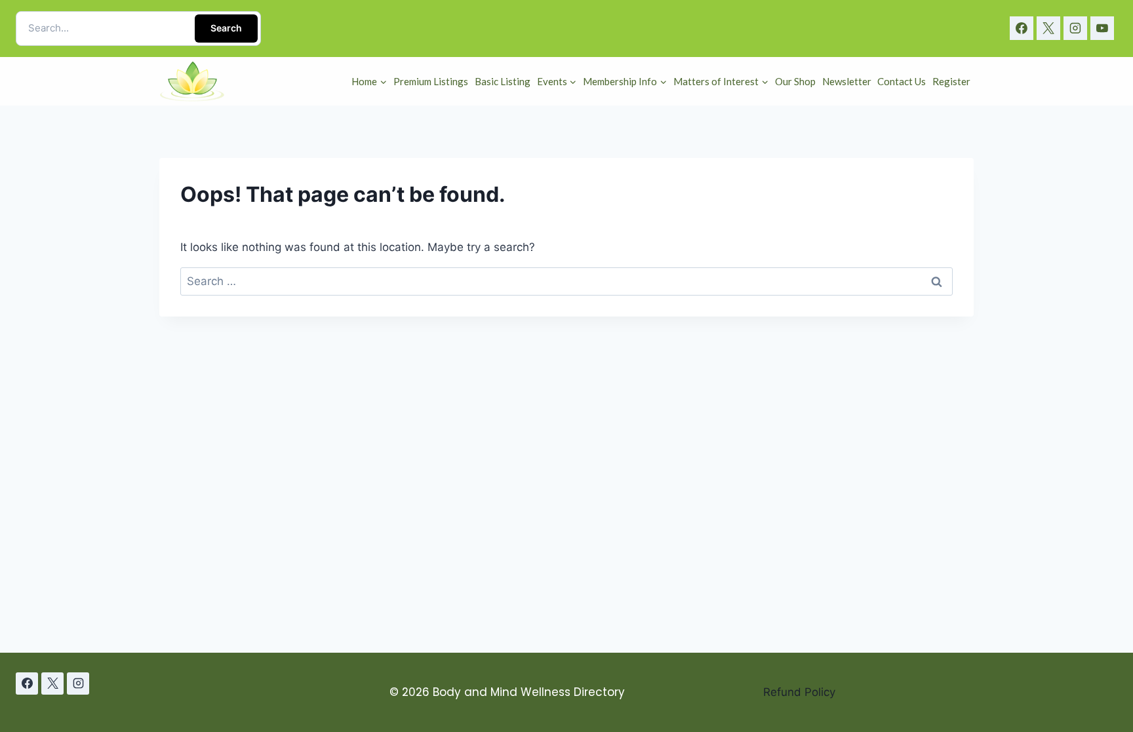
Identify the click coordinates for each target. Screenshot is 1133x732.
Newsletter (846, 81)
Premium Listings (430, 81)
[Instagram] (1075, 28)
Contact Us (901, 81)
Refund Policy (799, 692)
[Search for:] (566, 281)
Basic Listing (502, 81)
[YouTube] (1102, 28)
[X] (1048, 28)
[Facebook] (1021, 28)
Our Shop (795, 81)
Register (951, 81)
